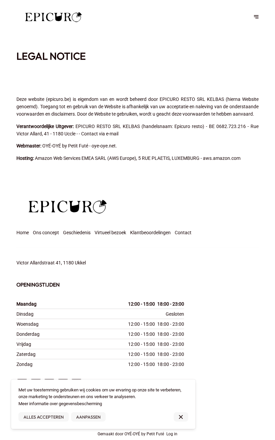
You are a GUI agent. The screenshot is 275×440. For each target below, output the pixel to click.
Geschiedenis (77, 232)
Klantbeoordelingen (150, 232)
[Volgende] (256, 16)
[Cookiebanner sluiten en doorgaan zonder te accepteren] (181, 417)
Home (22, 232)
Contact (183, 232)
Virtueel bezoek (110, 232)
